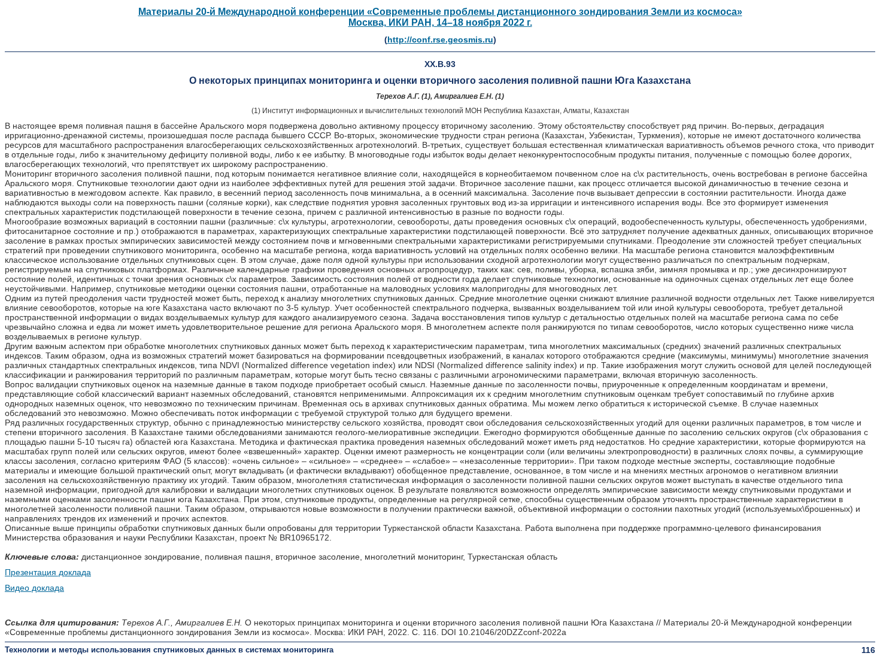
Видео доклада (34, 588)
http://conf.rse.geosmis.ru (440, 39)
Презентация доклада (48, 572)
